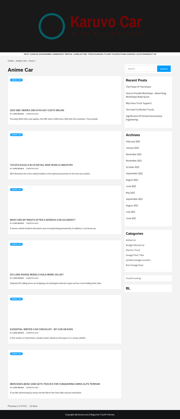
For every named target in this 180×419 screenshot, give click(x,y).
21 (31, 406)
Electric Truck (86, 54)
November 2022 (134, 160)
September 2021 (134, 199)
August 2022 (132, 179)
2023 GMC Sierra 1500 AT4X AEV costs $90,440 (37, 110)
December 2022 (133, 154)
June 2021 (131, 218)
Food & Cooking (133, 278)
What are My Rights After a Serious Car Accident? (43, 220)
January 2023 (132, 147)
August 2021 (132, 205)
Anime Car (50, 54)
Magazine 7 (95, 414)
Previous (12, 406)
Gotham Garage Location (131, 54)
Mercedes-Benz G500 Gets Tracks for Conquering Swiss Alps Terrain (55, 384)
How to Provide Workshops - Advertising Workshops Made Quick (146, 95)
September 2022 (134, 173)
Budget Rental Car (66, 54)
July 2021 (130, 211)
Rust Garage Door (34, 54)
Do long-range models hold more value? (37, 274)
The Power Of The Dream (138, 86)
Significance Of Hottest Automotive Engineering (144, 117)
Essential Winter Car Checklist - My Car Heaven (41, 329)
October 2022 (132, 167)
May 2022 (130, 192)
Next (35, 406)
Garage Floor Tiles (106, 54)
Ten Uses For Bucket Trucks (140, 109)
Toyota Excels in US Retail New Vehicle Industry (41, 165)
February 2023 (133, 141)
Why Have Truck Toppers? (139, 103)
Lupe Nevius (18, 114)
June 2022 (131, 186)
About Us (151, 54)
